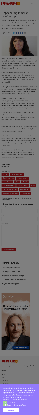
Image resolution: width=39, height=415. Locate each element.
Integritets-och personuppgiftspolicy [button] (15, 399)
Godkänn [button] (11, 410)
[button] (28, 410)
